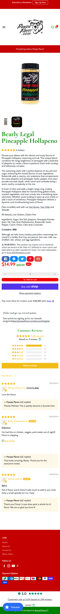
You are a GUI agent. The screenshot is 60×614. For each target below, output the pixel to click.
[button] (9, 150)
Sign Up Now (40, 2)
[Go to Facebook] (5, 259)
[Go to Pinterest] (30, 259)
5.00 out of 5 (37, 336)
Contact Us (6, 550)
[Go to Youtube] (13, 566)
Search (5, 542)
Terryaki (5, 209)
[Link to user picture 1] (8, 446)
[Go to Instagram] (8, 566)
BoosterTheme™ (41, 610)
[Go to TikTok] (17, 566)
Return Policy (7, 554)
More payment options (30, 293)
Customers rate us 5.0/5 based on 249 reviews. (30, 599)
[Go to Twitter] (22, 259)
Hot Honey (34, 207)
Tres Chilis (45, 207)
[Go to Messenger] (14, 259)
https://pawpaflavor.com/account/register (30, 321)
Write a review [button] (30, 365)
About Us (6, 546)
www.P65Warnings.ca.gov (18, 252)
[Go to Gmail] (38, 259)
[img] (8, 383)
